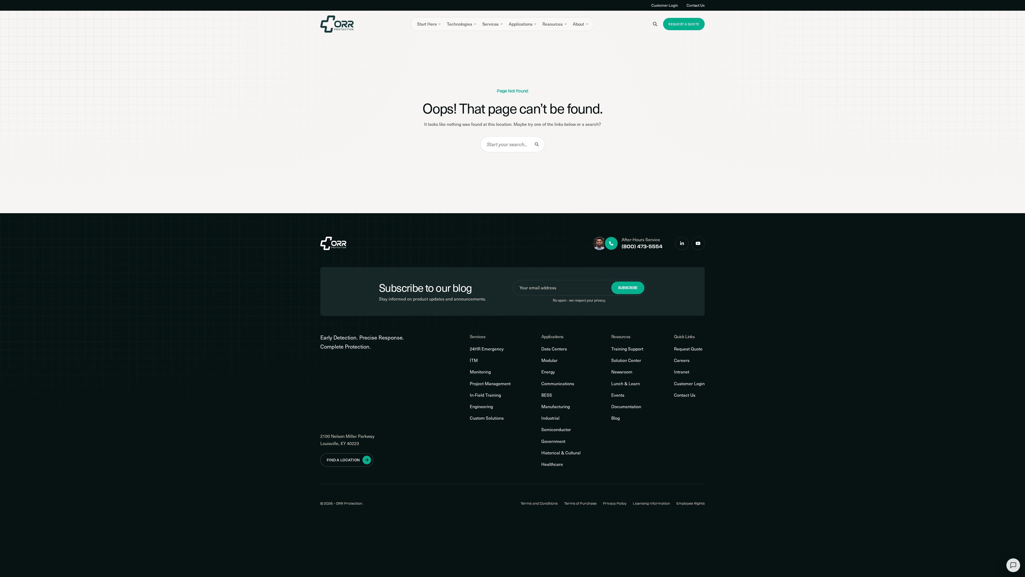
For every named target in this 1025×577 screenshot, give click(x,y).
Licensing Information (651, 503)
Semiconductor (556, 429)
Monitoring (480, 372)
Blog (615, 418)
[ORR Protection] (337, 24)
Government (553, 441)
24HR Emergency (487, 349)
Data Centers (554, 349)
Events (617, 395)
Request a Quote (683, 24)
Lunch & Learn (625, 383)
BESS (546, 395)
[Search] (536, 144)
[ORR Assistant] (1013, 565)
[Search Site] (655, 24)
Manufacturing (555, 406)
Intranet (681, 372)
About (578, 24)
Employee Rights (690, 503)
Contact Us (696, 5)
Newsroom (621, 372)
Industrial (550, 418)
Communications (557, 383)
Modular (549, 360)
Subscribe (627, 287)
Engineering (481, 406)
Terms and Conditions (539, 503)
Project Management (490, 383)
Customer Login (664, 5)
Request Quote (688, 349)
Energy (548, 372)
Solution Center (626, 360)
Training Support (627, 349)
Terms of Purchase (580, 503)
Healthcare (552, 464)
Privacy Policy (614, 503)
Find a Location (343, 459)
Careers (681, 360)
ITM (474, 360)
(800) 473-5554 (642, 246)
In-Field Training (485, 395)
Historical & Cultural (561, 452)
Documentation (626, 406)
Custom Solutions (487, 418)
